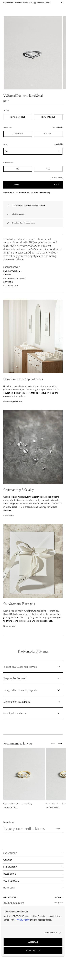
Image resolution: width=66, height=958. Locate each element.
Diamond (8, 127)
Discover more (9, 626)
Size (5, 144)
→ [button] (60, 743)
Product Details (11, 267)
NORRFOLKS (9, 888)
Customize (31, 950)
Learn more (8, 515)
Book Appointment (12, 271)
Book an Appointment (12, 401)
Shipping (7, 275)
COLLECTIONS (9, 874)
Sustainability (10, 286)
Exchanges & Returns (14, 278)
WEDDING (7, 860)
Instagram (58, 902)
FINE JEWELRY (10, 867)
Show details (51, 932)
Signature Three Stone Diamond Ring (17, 804)
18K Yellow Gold (18, 117)
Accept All (33, 942)
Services (8, 282)
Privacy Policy (23, 920)
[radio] (17, 134)
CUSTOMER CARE (11, 881)
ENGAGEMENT (10, 853)
